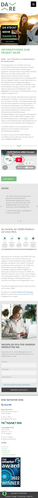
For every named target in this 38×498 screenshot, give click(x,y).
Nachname (5, 369)
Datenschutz (6, 451)
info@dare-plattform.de (13, 139)
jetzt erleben (10, 41)
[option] (19, 206)
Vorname (4, 362)
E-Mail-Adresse (6, 377)
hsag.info (30, 496)
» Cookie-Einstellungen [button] (8, 455)
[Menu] (33, 4)
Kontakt (4, 449)
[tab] (18, 221)
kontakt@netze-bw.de (9, 419)
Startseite (5, 447)
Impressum (6, 453)
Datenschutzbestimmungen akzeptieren (17, 385)
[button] (1, 206)
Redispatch (4, 91)
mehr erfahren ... (9, 179)
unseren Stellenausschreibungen (22, 292)
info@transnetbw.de (9, 439)
